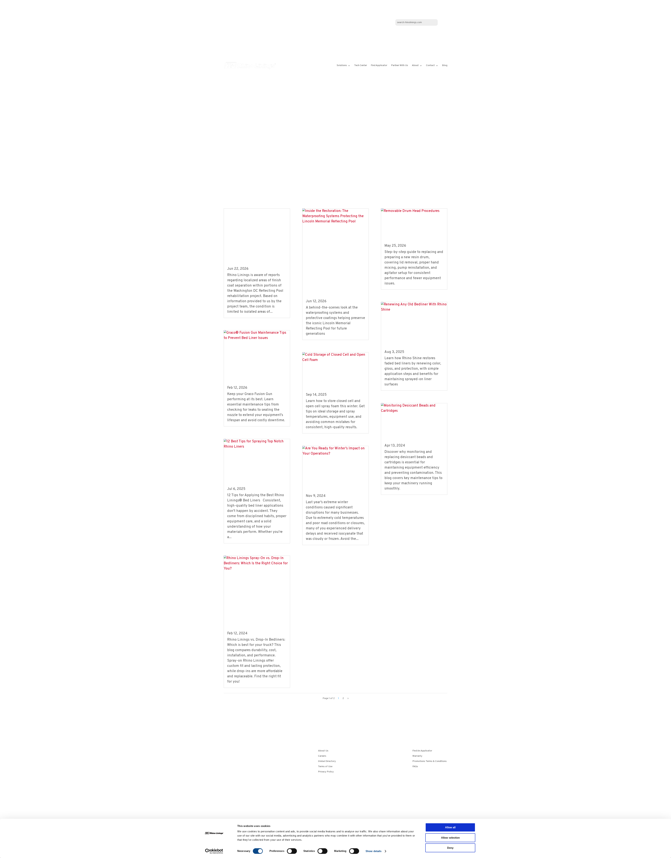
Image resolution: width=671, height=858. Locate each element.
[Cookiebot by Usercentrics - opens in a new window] (214, 851)
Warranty (417, 756)
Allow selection (450, 837)
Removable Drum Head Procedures (405, 230)
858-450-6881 (242, 798)
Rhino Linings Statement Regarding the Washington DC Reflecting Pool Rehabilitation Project (256, 238)
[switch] (292, 851)
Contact (430, 65)
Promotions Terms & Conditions (429, 761)
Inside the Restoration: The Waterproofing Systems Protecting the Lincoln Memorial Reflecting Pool (334, 263)
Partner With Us (399, 65)
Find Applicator (379, 65)
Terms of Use (325, 766)
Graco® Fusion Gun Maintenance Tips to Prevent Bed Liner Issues (256, 365)
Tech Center (360, 65)
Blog (444, 65)
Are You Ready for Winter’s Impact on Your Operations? (333, 476)
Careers (322, 756)
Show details (373, 851)
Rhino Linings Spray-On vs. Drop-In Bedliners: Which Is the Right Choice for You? (256, 602)
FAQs (415, 766)
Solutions (342, 65)
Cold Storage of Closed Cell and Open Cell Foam (334, 379)
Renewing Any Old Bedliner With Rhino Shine (410, 332)
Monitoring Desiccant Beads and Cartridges (413, 430)
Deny (450, 847)
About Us (323, 751)
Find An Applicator (422, 751)
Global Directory (327, 761)
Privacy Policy (326, 772)
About (415, 65)
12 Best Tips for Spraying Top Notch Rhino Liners (256, 469)
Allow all (450, 827)
